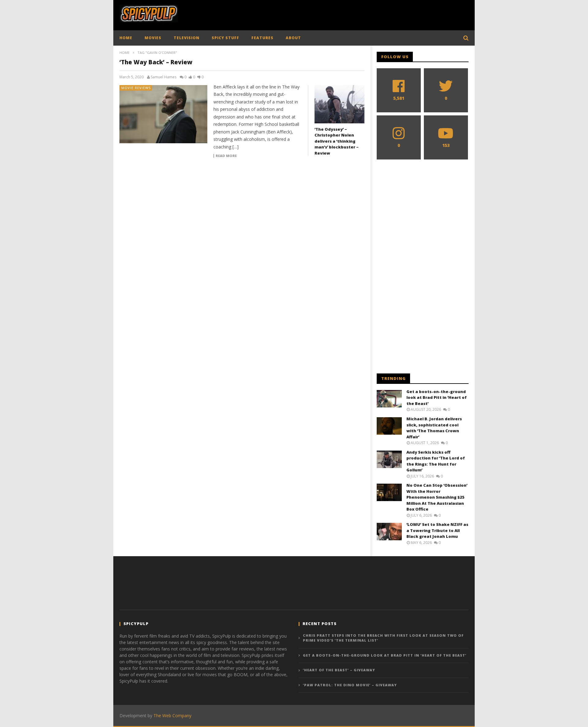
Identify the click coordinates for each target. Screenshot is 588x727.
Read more (226, 156)
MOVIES (153, 37)
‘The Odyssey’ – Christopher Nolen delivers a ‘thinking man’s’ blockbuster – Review (337, 141)
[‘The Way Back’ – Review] (163, 114)
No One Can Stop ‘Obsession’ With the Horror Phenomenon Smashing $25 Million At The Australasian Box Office (436, 497)
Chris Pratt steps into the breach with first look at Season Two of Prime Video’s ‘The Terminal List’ (383, 638)
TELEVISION (186, 37)
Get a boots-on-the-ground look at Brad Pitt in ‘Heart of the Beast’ (436, 397)
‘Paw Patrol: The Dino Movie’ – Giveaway (350, 685)
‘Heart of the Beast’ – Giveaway (339, 670)
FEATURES (262, 37)
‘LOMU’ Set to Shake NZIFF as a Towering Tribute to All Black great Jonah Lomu (437, 530)
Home (124, 52)
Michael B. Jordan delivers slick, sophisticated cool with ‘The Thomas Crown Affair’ (434, 428)
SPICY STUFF (225, 37)
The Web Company (172, 715)
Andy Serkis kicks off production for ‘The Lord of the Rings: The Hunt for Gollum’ (435, 461)
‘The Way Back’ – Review (155, 62)
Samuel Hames (163, 77)
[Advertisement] (357, 14)
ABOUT (293, 37)
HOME (125, 37)
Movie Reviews (136, 87)
